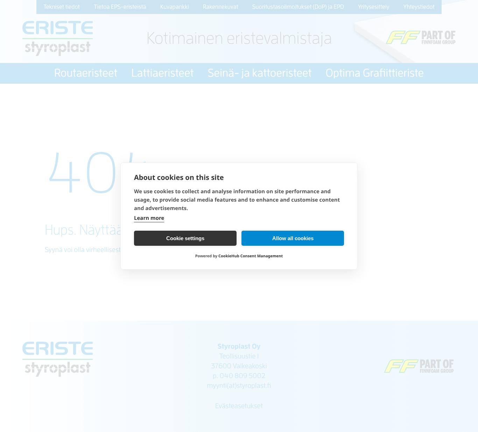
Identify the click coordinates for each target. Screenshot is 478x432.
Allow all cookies (293, 238)
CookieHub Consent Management (250, 256)
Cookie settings (185, 238)
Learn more (149, 218)
